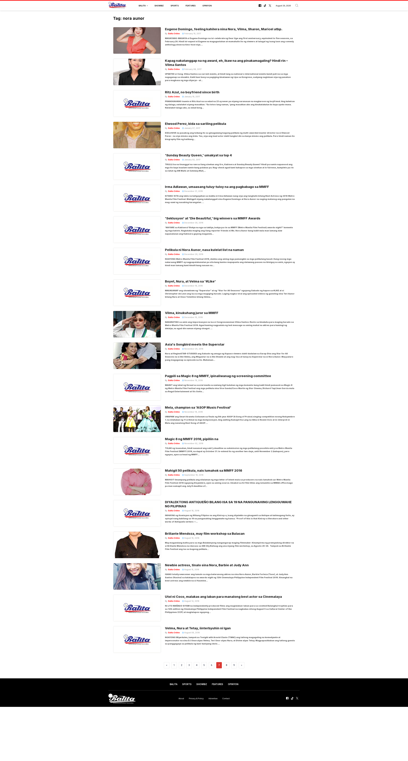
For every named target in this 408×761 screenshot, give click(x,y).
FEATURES (191, 5)
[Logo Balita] (117, 6)
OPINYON (207, 5)
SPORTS (175, 5)
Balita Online (174, 33)
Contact (226, 698)
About (181, 698)
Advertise (213, 698)
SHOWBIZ (159, 5)
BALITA (142, 5)
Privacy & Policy (196, 698)
